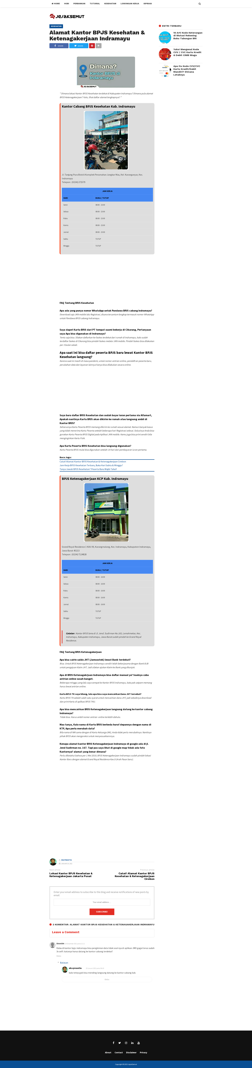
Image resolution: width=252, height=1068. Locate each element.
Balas (58, 956)
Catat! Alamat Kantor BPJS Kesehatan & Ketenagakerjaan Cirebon (93, 461)
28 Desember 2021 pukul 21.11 (75, 944)
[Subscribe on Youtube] (138, 1043)
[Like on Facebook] (113, 1043)
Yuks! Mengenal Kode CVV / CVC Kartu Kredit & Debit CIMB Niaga (187, 52)
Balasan (64, 962)
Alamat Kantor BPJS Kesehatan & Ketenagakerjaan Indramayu (97, 35)
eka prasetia (75, 968)
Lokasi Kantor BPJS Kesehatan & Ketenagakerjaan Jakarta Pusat (70, 875)
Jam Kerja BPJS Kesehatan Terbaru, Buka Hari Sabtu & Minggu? (91, 465)
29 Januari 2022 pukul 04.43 (95, 968)
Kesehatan (56, 26)
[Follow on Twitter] (120, 1043)
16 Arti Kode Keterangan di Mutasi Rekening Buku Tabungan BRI (187, 35)
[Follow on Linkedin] (132, 1043)
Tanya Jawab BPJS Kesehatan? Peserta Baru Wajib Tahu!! (88, 469)
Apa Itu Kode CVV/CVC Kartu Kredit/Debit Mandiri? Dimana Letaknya (186, 70)
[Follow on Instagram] (126, 1043)
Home (56, 3)
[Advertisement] (107, 283)
